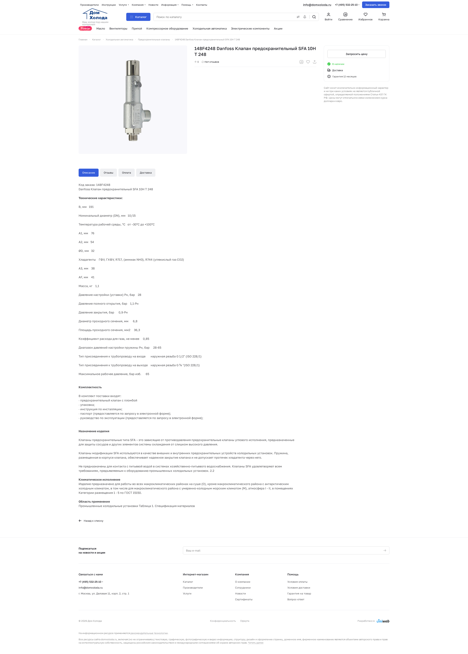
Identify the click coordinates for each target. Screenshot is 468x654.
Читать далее (256, 642)
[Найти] (314, 17)
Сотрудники (243, 587)
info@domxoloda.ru (317, 5)
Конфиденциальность (223, 620)
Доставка (146, 172)
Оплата (126, 172)
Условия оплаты (297, 581)
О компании (242, 581)
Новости (240, 593)
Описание (88, 172)
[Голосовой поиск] (305, 17)
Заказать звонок (375, 4)
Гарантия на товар (299, 593)
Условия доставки (298, 587)
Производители (193, 587)
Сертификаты (244, 599)
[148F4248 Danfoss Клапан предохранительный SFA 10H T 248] (133, 99)
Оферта (244, 620)
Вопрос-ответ (295, 599)
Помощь (293, 574)
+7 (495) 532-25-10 (346, 4)
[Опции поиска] (297, 17)
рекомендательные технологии (149, 633)
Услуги (187, 593)
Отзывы (108, 172)
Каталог (188, 581)
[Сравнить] (301, 62)
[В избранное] (308, 62)
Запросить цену (357, 54)
